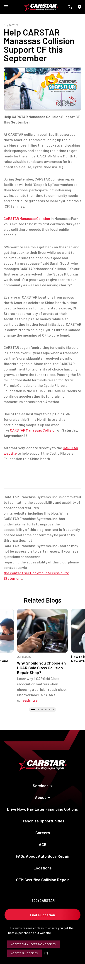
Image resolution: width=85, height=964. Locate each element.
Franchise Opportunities (42, 820)
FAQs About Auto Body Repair (42, 856)
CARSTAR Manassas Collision (27, 218)
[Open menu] (6, 6)
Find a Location (42, 915)
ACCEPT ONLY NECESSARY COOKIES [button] (33, 944)
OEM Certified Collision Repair (42, 879)
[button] (47, 953)
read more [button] (30, 700)
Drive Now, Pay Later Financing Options (42, 809)
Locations (43, 867)
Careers (42, 832)
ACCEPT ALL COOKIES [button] (24, 953)
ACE (42, 844)
